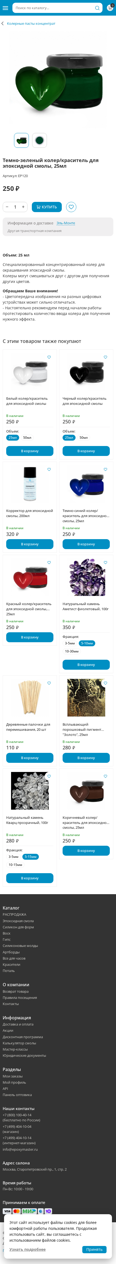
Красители (11, 964)
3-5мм (70, 643)
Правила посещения (20, 997)
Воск (7, 933)
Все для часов (14, 958)
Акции (8, 1030)
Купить (49, 206)
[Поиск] (97, 8)
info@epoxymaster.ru (20, 1149)
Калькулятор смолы (19, 1043)
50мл (27, 437)
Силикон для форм (18, 927)
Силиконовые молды (20, 945)
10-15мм (15, 864)
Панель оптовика (17, 1094)
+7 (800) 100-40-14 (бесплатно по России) (21, 1117)
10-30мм (72, 651)
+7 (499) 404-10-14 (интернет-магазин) (19, 1140)
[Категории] (5, 8)
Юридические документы (24, 1055)
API (5, 1088)
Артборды (11, 952)
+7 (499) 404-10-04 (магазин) (17, 1129)
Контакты (11, 1003)
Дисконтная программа (23, 1036)
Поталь (9, 970)
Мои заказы (13, 1076)
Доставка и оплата (18, 1024)
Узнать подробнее (27, 1249)
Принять (94, 1249)
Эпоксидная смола (18, 920)
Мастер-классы (15, 1049)
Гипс (7, 939)
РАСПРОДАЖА (14, 914)
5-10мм (87, 643)
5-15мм (30, 856)
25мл (13, 437)
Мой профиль (14, 1082)
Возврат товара (16, 991)
